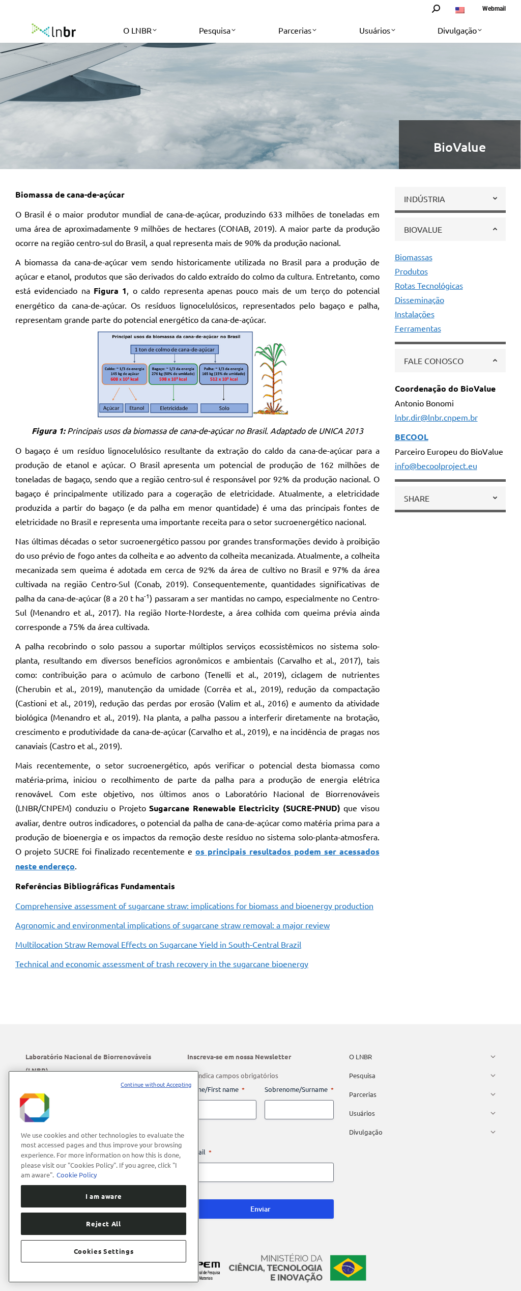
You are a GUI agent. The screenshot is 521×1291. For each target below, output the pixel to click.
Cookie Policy (76, 1174)
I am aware (103, 1196)
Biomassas (413, 257)
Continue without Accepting (156, 1084)
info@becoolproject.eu (436, 465)
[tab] (450, 198)
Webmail (494, 8)
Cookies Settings (104, 1251)
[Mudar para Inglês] (461, 8)
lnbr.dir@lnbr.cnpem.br (436, 417)
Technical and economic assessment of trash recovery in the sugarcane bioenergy (161, 963)
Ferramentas (418, 328)
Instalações (415, 314)
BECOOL (411, 436)
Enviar (260, 1209)
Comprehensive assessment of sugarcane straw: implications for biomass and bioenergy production (194, 905)
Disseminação (419, 299)
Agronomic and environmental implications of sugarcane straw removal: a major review (172, 925)
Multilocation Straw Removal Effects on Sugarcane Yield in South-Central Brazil (158, 944)
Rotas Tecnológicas (429, 285)
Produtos (411, 271)
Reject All (103, 1223)
